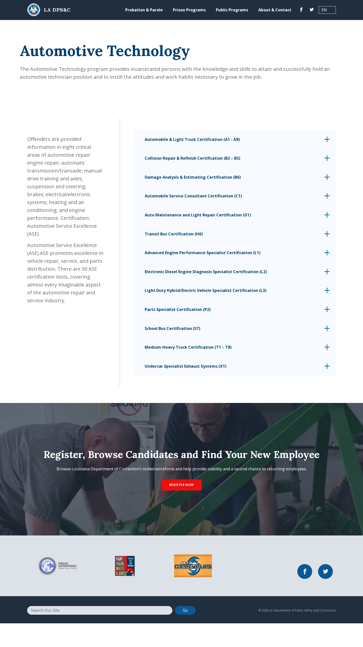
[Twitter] (311, 10)
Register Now (181, 485)
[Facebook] (301, 10)
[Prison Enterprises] (56, 565)
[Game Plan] (193, 565)
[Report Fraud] (125, 565)
